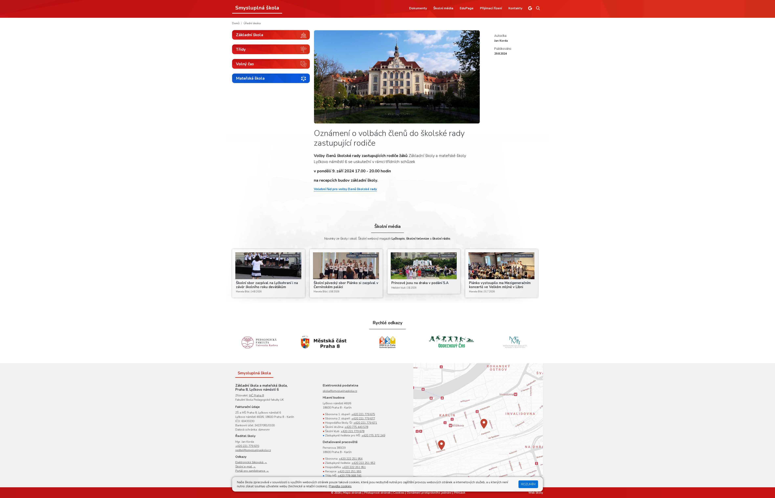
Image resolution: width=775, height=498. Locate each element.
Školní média (443, 8)
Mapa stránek (352, 493)
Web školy (535, 493)
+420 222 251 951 (354, 467)
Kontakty (515, 8)
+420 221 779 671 (365, 423)
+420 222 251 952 (363, 463)
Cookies (398, 493)
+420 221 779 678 (352, 431)
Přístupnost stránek (377, 493)
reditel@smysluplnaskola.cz (253, 450)
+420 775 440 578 (356, 427)
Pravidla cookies (340, 486)
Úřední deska (252, 23)
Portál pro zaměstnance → (252, 471)
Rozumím (528, 484)
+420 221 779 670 (247, 446)
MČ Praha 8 (256, 395)
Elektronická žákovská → (251, 462)
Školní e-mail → (245, 467)
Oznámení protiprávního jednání (429, 493)
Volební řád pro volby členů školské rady (345, 189)
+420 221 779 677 (363, 418)
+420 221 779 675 (363, 414)
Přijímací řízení (491, 8)
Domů (236, 23)
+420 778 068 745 (349, 476)
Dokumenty (418, 8)
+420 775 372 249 (373, 435)
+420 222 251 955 (349, 471)
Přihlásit (459, 493)
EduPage (466, 8)
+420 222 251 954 (350, 459)
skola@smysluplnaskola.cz (340, 391)
